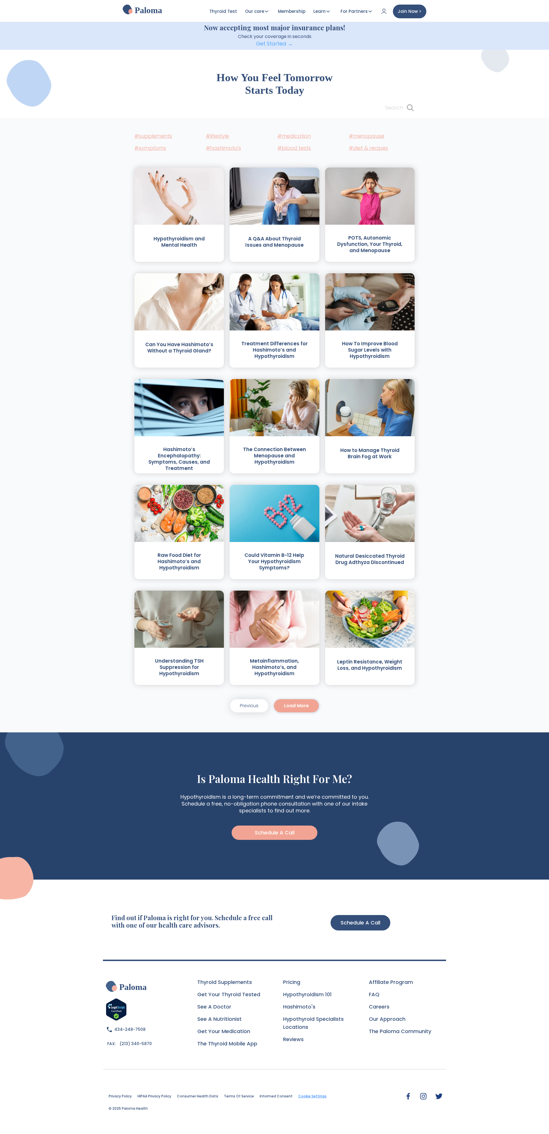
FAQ (374, 994)
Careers (379, 1006)
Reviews (293, 1039)
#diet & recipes (368, 148)
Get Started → (274, 43)
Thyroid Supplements (224, 982)
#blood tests (294, 148)
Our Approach (387, 1019)
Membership (291, 11)
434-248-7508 (130, 1029)
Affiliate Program (391, 982)
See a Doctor (214, 1006)
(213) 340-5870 (136, 1044)
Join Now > (409, 11)
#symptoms (150, 148)
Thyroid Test (223, 11)
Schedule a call (275, 832)
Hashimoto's (299, 1006)
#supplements (153, 135)
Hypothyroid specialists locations (313, 1023)
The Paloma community (400, 1031)
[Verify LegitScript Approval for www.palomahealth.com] (116, 1009)
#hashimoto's (223, 148)
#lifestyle (217, 135)
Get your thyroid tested (228, 994)
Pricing (291, 982)
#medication (294, 135)
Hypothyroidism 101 (307, 994)
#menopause (366, 135)
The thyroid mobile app (227, 1043)
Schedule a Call (360, 922)
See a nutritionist (219, 1019)
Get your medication (223, 1031)
